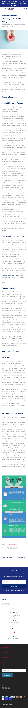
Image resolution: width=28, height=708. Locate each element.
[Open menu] (2, 9)
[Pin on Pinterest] (10, 548)
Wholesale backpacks (11, 544)
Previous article (7, 557)
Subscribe (14, 586)
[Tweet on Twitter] (13, 548)
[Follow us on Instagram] (8, 603)
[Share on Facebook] (8, 548)
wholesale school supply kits (10, 275)
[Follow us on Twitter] (6, 603)
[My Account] (22, 9)
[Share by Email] (16, 548)
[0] (25, 9)
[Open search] (19, 9)
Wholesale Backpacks (7, 24)
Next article (21, 557)
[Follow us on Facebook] (3, 603)
